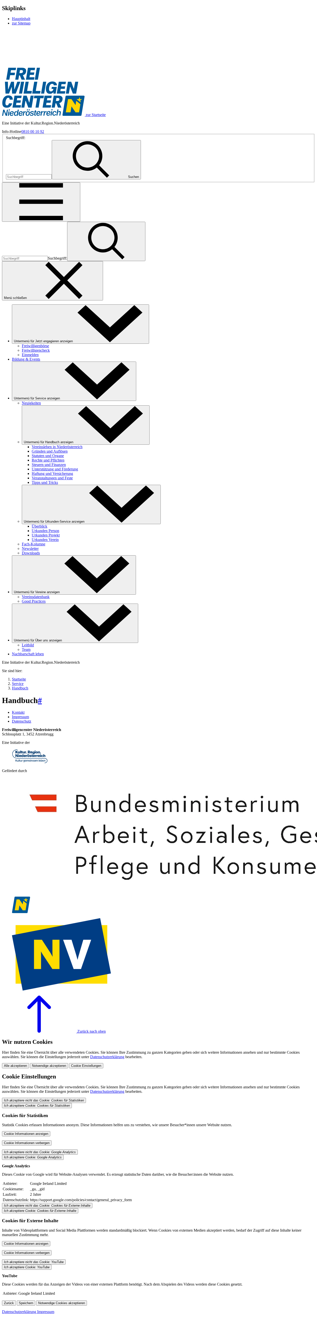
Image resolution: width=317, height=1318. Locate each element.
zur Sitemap (21, 23)
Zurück (9, 1303)
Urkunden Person (45, 531)
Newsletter (30, 548)
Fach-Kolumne (33, 544)
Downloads (31, 553)
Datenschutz (21, 721)
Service (18, 684)
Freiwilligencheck (36, 350)
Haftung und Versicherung (52, 473)
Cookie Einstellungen (86, 1066)
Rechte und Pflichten (48, 460)
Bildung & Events (26, 359)
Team (26, 649)
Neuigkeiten (31, 403)
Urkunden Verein (45, 539)
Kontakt (18, 712)
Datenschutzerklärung (107, 1057)
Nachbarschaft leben (28, 654)
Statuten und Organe (48, 456)
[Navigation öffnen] (41, 202)
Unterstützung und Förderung (55, 469)
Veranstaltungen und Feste (52, 478)
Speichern (26, 1303)
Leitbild (28, 645)
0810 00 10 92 (32, 131)
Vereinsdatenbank (36, 597)
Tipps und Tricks (45, 482)
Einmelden (30, 355)
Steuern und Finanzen (49, 465)
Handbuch (20, 688)
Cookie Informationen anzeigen (26, 1134)
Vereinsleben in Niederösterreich (57, 447)
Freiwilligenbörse (35, 346)
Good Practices (34, 601)
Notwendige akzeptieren (49, 1066)
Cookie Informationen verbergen (27, 1143)
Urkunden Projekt (46, 535)
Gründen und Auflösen (50, 451)
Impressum (20, 717)
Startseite (19, 679)
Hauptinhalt (21, 19)
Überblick (39, 526)
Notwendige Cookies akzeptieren (61, 1303)
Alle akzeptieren (15, 1066)
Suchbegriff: (15, 138)
